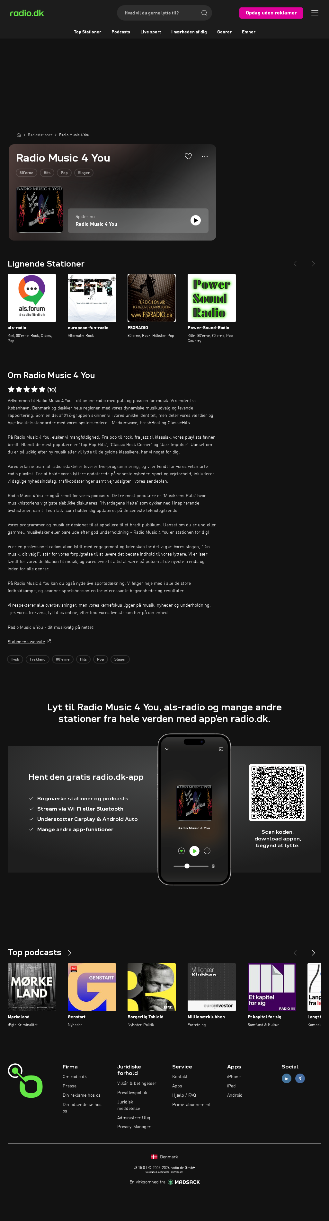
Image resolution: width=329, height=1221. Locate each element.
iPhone (234, 1077)
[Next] (313, 261)
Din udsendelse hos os (82, 1107)
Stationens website (26, 642)
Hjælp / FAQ (184, 1095)
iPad (231, 1086)
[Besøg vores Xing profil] (300, 1078)
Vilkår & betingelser (136, 1083)
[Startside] (18, 134)
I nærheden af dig (189, 32)
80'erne (26, 173)
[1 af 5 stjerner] (11, 389)
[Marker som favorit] (188, 156)
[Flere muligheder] (205, 156)
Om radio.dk (75, 1077)
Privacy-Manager (134, 1127)
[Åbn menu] (315, 13)
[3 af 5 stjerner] (27, 389)
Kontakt (180, 1077)
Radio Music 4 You (96, 224)
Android (235, 1095)
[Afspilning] (196, 220)
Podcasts (120, 32)
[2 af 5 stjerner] (19, 389)
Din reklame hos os (82, 1095)
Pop (64, 173)
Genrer (224, 32)
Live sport (150, 32)
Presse (69, 1086)
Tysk (15, 660)
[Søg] (204, 13)
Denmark (168, 1157)
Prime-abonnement (191, 1104)
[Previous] (295, 261)
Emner (248, 32)
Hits (47, 173)
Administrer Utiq (133, 1118)
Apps (177, 1086)
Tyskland (38, 660)
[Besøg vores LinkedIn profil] (286, 1078)
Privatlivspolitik (132, 1093)
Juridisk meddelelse (128, 1105)
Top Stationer (87, 32)
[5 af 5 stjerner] (42, 389)
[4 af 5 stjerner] (34, 389)
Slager (84, 173)
